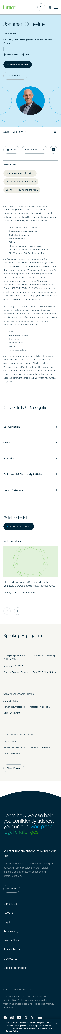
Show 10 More (14, 768)
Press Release (14, 541)
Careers (8, 913)
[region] (30, 1026)
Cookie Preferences (15, 968)
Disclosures (10, 959)
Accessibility (10, 931)
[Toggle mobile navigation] (56, 7)
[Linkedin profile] (53, 150)
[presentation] (30, 561)
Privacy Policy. (12, 1031)
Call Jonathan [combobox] (13, 75)
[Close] (56, 1023)
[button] (5, 1018)
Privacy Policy (11, 949)
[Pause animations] (49, 7)
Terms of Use (11, 940)
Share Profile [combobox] (31, 149)
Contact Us (10, 904)
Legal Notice (10, 922)
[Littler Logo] (9, 7)
